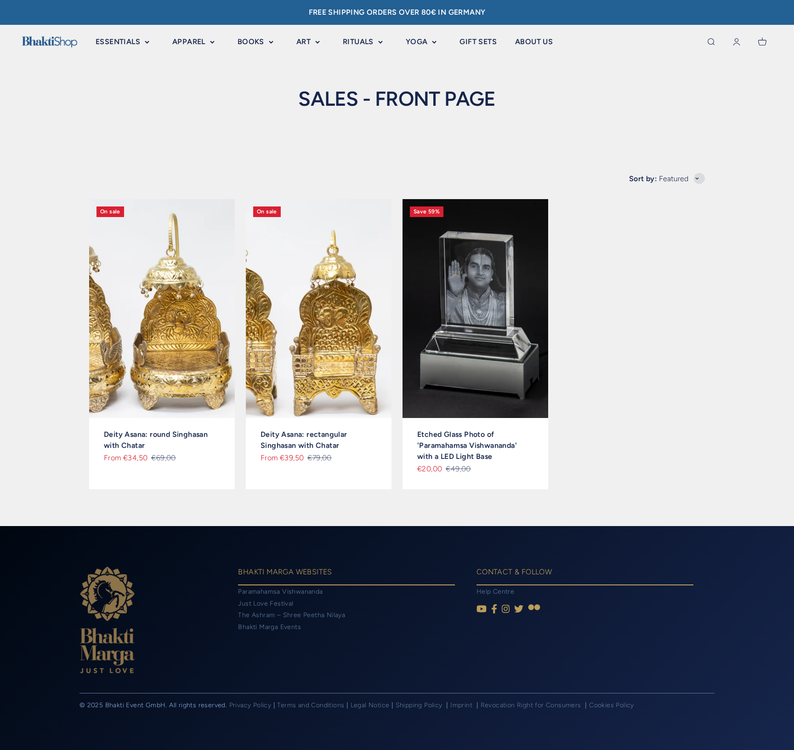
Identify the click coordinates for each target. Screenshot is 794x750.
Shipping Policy (420, 705)
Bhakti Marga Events (269, 627)
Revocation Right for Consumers (532, 705)
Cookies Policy (611, 705)
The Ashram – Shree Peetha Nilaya (291, 615)
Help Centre (495, 591)
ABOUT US (534, 41)
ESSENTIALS (118, 41)
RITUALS (358, 41)
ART (303, 41)
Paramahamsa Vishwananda (280, 591)
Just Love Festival (265, 603)
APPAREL (188, 41)
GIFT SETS (478, 41)
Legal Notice (371, 705)
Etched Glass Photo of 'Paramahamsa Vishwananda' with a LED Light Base (467, 445)
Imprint (462, 705)
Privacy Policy (250, 705)
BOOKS (251, 41)
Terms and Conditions (310, 705)
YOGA (417, 41)
